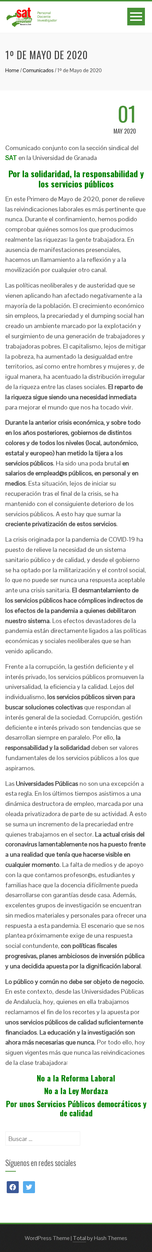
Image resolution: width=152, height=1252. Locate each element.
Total (79, 1238)
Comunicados (38, 70)
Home (12, 70)
